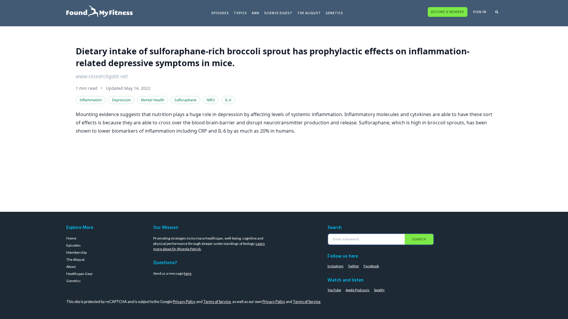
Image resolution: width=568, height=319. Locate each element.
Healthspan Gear (79, 273)
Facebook (371, 266)
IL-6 (228, 99)
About (71, 266)
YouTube (334, 290)
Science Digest (278, 13)
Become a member (447, 11)
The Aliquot (309, 13)
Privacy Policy (184, 301)
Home (71, 238)
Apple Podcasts (357, 290)
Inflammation (91, 99)
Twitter (353, 266)
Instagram (335, 266)
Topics (240, 13)
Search (419, 239)
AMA (255, 13)
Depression (121, 99)
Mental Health (152, 99)
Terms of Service (217, 301)
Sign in (479, 11)
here (187, 273)
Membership (76, 252)
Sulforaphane (185, 99)
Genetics (334, 13)
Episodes (220, 13)
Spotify (379, 290)
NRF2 (210, 99)
